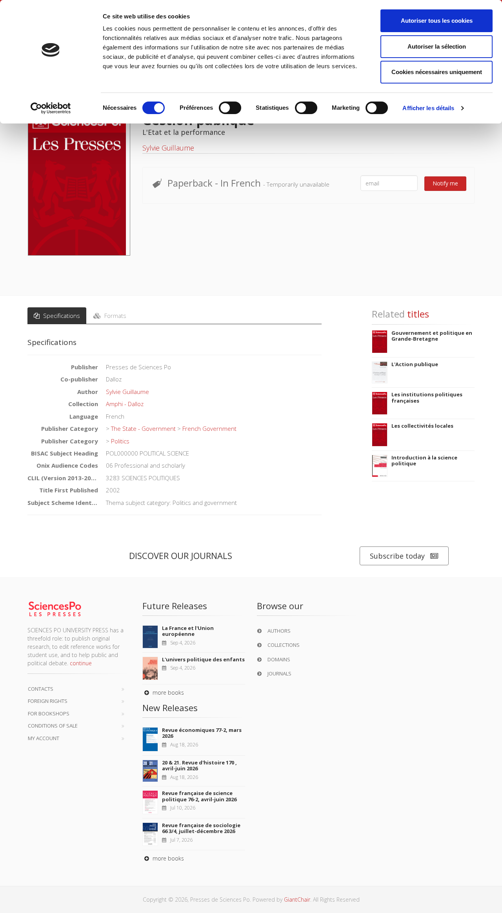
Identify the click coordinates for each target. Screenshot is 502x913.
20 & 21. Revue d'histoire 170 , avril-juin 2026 (199, 765)
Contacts (40, 688)
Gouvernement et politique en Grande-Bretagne (431, 336)
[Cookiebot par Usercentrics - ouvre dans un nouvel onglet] (50, 108)
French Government (209, 428)
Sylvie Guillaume (168, 147)
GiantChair (297, 899)
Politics (120, 441)
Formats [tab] (114, 315)
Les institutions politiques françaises (426, 397)
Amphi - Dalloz (125, 404)
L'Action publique (414, 364)
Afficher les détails (428, 108)
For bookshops (48, 713)
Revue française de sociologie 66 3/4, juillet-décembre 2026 (201, 828)
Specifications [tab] (61, 315)
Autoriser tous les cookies (437, 20)
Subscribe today (397, 556)
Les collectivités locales (422, 425)
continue (81, 663)
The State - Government (143, 428)
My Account (43, 738)
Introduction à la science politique (424, 460)
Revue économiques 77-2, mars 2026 (202, 733)
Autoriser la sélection (436, 46)
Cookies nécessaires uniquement (436, 72)
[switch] (230, 108)
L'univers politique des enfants (203, 659)
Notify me (445, 183)
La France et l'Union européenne (188, 631)
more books (167, 692)
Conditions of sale (53, 725)
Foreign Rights (47, 700)
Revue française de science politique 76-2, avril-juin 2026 (199, 796)
